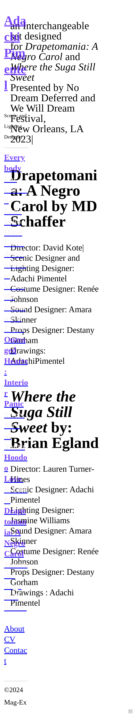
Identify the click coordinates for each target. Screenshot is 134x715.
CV (9, 639)
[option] (55, 651)
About (14, 628)
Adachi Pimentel (15, 53)
